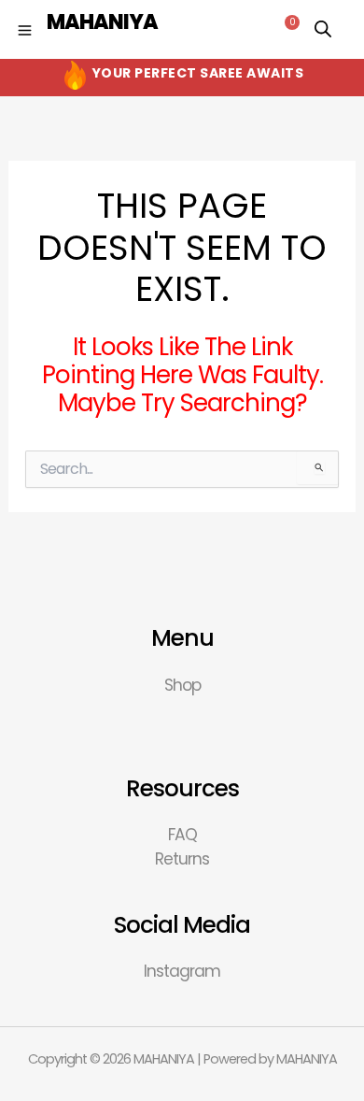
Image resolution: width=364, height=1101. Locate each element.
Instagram (182, 971)
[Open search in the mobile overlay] (323, 29)
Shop (182, 685)
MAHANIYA (102, 21)
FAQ (182, 834)
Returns (182, 859)
